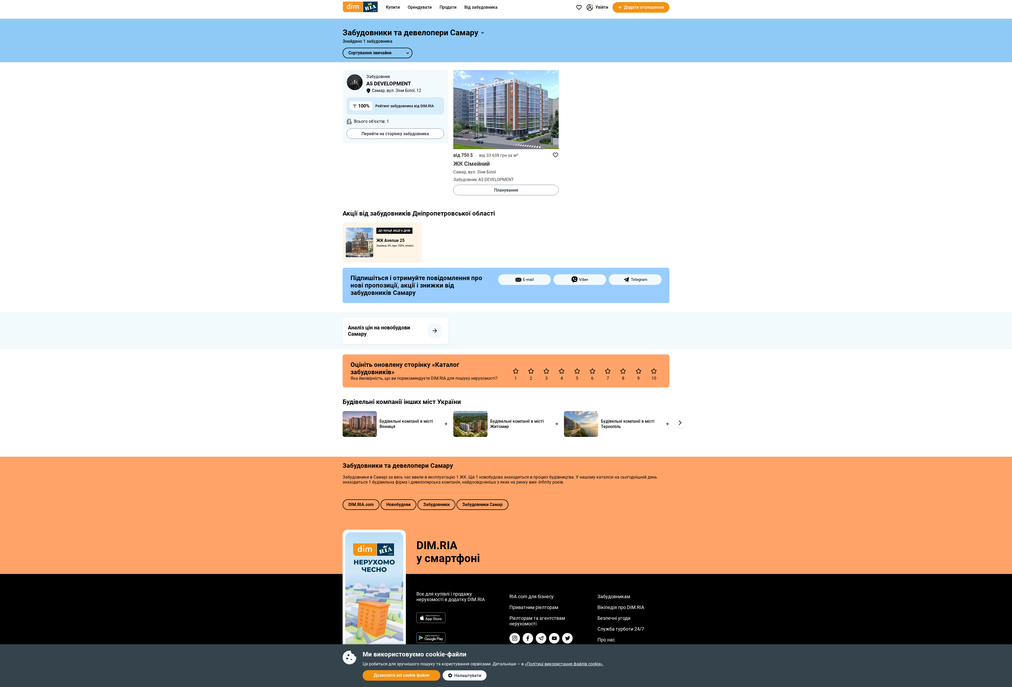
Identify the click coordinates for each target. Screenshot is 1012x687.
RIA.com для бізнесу (531, 596)
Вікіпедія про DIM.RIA (620, 607)
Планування (506, 190)
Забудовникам (613, 596)
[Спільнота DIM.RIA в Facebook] (528, 638)
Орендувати (420, 7)
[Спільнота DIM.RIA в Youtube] (554, 638)
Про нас (606, 639)
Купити (393, 7)
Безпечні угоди (613, 618)
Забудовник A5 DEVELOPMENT (483, 179)
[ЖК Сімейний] (506, 109)
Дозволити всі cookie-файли (401, 675)
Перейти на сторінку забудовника (395, 133)
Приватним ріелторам (533, 607)
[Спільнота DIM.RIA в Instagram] (514, 638)
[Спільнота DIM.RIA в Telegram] (541, 638)
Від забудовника (481, 7)
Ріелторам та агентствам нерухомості (537, 620)
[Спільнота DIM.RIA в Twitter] (567, 638)
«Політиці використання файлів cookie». (564, 663)
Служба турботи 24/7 (620, 629)
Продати (448, 7)
